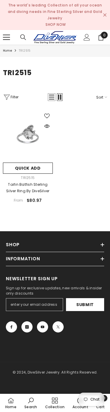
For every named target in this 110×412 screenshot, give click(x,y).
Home (7, 50)
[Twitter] (58, 326)
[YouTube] (42, 326)
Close (105, 15)
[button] (51, 97)
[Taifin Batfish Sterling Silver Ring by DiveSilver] (28, 135)
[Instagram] (27, 326)
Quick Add (28, 168)
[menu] (6, 37)
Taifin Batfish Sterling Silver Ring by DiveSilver (27, 187)
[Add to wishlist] (47, 116)
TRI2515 (25, 50)
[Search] (23, 37)
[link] (31, 403)
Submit (85, 305)
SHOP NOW (55, 24)
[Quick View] (47, 126)
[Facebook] (11, 326)
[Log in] (87, 37)
